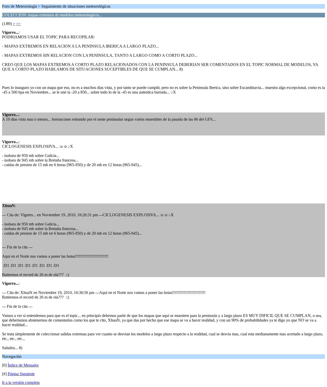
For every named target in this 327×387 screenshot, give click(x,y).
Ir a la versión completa (21, 382)
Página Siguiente (21, 374)
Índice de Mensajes (23, 365)
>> (18, 23)
